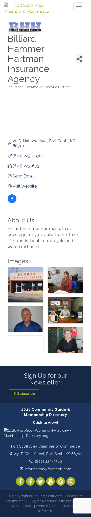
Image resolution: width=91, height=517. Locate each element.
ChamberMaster (67, 506)
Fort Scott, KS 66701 (48, 454)
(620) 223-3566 (48, 461)
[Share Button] (79, 59)
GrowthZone (21, 506)
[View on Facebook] (12, 201)
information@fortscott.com (47, 469)
